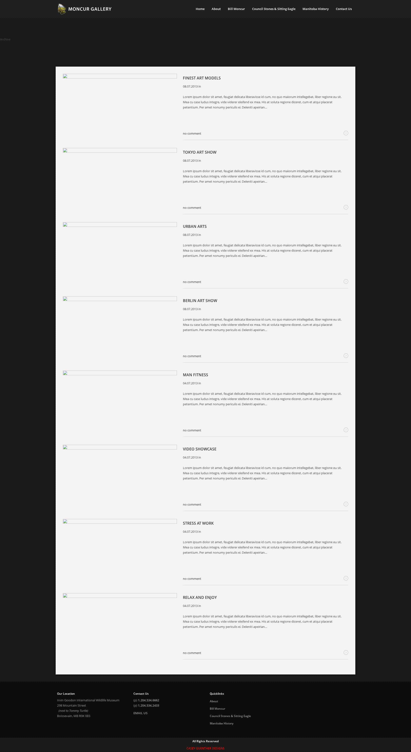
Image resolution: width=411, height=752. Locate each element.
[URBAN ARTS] (120, 254)
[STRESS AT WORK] (120, 551)
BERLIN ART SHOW (200, 300)
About (214, 701)
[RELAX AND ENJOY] (120, 625)
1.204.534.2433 (148, 705)
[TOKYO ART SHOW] (120, 180)
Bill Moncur (217, 709)
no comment (192, 133)
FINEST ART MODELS (202, 78)
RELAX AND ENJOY (200, 597)
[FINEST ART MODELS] (120, 106)
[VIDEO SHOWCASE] (120, 477)
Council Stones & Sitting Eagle (230, 716)
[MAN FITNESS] (120, 403)
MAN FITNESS (195, 374)
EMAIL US (140, 713)
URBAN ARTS (195, 226)
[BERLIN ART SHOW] (120, 328)
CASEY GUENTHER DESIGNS (205, 748)
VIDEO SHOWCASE (199, 449)
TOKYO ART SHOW (199, 152)
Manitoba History (221, 723)
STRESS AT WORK (198, 523)
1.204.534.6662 (148, 700)
